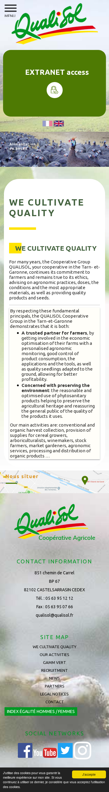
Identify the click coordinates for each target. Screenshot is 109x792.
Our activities (54, 654)
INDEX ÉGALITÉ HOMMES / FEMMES (41, 711)
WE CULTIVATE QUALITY (54, 647)
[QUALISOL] (54, 24)
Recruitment (54, 670)
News (54, 678)
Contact (54, 702)
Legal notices (54, 694)
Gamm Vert (54, 662)
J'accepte (89, 774)
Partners (54, 686)
